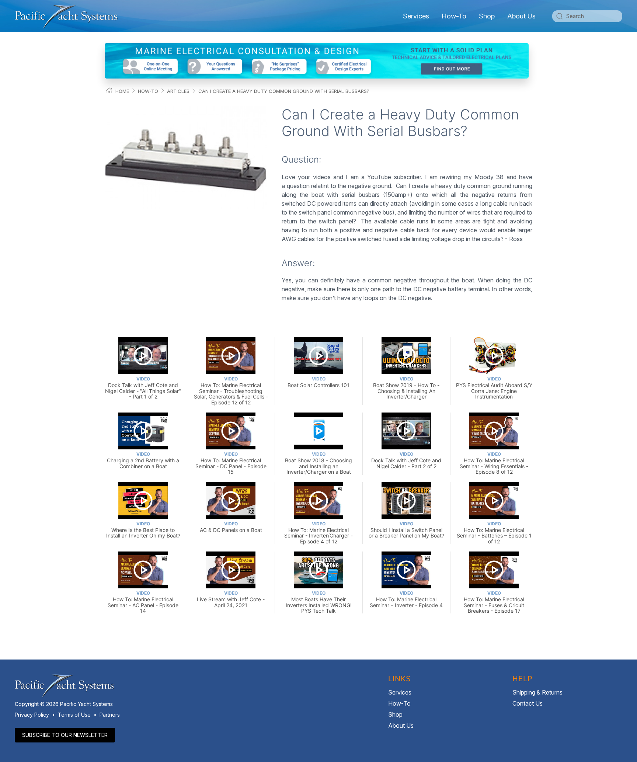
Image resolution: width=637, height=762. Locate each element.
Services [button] (416, 16)
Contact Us (527, 703)
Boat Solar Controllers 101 (318, 382)
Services (399, 692)
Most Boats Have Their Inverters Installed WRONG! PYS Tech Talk (319, 602)
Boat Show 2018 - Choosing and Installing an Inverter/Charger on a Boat (318, 463)
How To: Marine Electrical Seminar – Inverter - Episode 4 (406, 599)
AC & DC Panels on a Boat (231, 527)
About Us (401, 725)
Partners (110, 714)
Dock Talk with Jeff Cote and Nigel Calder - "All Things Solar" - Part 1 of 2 (143, 388)
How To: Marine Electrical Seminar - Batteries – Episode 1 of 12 (494, 532)
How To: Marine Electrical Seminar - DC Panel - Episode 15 (231, 463)
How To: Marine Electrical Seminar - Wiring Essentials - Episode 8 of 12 (494, 463)
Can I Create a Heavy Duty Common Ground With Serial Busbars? (283, 91)
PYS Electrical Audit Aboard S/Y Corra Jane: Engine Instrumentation (494, 388)
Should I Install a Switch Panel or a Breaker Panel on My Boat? (406, 530)
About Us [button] (521, 16)
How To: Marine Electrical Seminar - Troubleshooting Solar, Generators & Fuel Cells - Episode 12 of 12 (231, 390)
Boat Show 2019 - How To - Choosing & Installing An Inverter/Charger (406, 388)
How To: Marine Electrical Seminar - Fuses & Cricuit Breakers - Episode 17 (494, 602)
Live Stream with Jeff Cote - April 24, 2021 (231, 599)
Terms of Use (74, 714)
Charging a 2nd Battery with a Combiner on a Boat (143, 460)
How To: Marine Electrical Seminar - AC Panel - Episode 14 (143, 602)
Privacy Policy (32, 714)
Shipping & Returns (537, 692)
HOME (122, 91)
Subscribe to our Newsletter (65, 735)
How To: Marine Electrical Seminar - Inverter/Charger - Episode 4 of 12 (318, 532)
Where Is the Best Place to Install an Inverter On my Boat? (143, 530)
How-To (454, 16)
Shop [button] (487, 16)
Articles (178, 91)
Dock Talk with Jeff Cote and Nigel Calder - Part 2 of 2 (406, 460)
